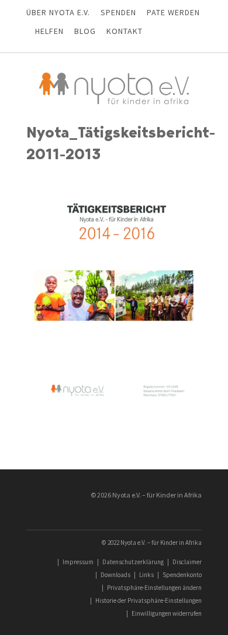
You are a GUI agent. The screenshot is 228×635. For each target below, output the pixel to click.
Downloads (115, 575)
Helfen (49, 31)
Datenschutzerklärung (133, 562)
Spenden (118, 12)
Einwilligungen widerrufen (167, 613)
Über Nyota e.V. (58, 12)
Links (146, 575)
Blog (85, 31)
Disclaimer (187, 562)
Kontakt (124, 31)
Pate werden (173, 12)
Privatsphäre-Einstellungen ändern (154, 587)
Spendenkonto (182, 575)
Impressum (78, 562)
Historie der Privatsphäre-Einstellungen (148, 600)
